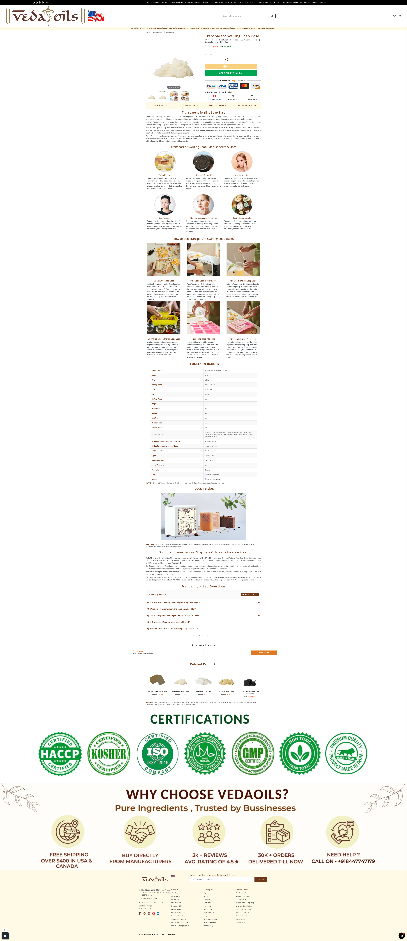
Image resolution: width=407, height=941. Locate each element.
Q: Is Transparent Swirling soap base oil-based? (168, 622)
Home (148, 32)
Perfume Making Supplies (180, 926)
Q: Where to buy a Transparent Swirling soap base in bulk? (173, 628)
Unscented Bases (223, 28)
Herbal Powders (177, 909)
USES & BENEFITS (189, 105)
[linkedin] (47, 2)
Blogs (252, 28)
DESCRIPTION (160, 105)
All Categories (176, 893)
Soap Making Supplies (179, 919)
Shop (134, 28)
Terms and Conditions (243, 909)
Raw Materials (169, 28)
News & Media (209, 913)
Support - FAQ (241, 899)
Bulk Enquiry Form (242, 893)
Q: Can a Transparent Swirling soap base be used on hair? (173, 615)
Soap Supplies (182, 28)
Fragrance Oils (209, 28)
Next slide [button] (264, 679)
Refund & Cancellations (244, 906)
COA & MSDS (240, 919)
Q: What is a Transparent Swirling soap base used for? (171, 609)
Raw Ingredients (155, 28)
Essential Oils (176, 903)
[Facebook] (34, 2)
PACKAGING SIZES (247, 105)
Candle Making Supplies (179, 922)
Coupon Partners (209, 916)
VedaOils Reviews (210, 922)
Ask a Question (250, 594)
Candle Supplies (195, 28)
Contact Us (207, 903)
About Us (207, 899)
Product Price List (242, 916)
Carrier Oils (175, 899)
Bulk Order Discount (243, 896)
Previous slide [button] (142, 679)
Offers (245, 28)
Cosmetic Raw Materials (179, 916)
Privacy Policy (208, 926)
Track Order (260, 28)
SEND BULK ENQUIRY (230, 73)
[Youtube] (44, 2)
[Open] (5, 935)
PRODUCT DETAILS (218, 105)
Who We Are (271, 28)
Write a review (264, 653)
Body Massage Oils (178, 913)
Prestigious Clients (210, 919)
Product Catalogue (242, 913)
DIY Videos (207, 906)
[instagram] (40, 2)
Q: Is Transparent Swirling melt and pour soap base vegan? (173, 602)
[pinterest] (37, 2)
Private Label (240, 922)
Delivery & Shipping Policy (245, 903)
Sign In (206, 893)
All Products (175, 896)
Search (206, 896)
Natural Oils (142, 28)
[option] (151, 96)
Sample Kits (236, 28)
